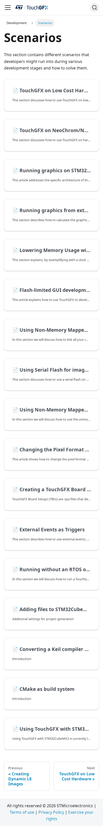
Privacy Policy (51, 812)
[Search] (94, 7)
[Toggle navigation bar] (8, 7)
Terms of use (22, 812)
